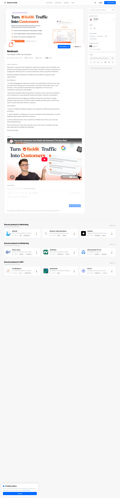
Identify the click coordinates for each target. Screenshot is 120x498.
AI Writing (21, 273)
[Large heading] (20, 193)
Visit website (63, 46)
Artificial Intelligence (61, 254)
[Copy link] (112, 58)
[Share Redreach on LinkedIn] (98, 62)
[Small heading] (26, 193)
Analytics (66, 2)
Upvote (77, 46)
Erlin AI (89, 268)
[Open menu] (5, 2)
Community (58, 2)
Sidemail (14, 231)
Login (100, 2)
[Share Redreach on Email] (112, 62)
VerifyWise (53, 250)
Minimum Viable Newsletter (58, 231)
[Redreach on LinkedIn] (94, 28)
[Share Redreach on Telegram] (105, 62)
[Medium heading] (23, 193)
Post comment (76, 205)
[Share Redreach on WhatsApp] (101, 62)
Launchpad (49, 2)
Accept (20, 493)
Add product (111, 2)
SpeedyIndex (54, 268)
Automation (26, 235)
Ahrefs (99, 49)
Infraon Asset (16, 250)
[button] (44, 199)
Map (73, 2)
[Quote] (35, 193)
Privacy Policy (26, 490)
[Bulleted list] (29, 193)
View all (112, 225)
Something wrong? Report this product (102, 68)
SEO (106, 36)
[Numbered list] (32, 193)
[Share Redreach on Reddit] (109, 62)
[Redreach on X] (90, 28)
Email (58, 235)
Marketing (92, 36)
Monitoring (100, 36)
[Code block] (37, 193)
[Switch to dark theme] (95, 2)
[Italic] (12, 193)
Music (103, 235)
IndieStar (90, 231)
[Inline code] (17, 193)
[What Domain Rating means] (97, 46)
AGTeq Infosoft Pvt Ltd (94, 250)
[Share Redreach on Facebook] (94, 62)
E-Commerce (105, 273)
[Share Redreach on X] (90, 62)
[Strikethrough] (14, 193)
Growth (64, 235)
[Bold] (9, 193)
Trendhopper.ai (16, 268)
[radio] (8, 188)
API (20, 235)
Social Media (93, 38)
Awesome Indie (12, 3)
